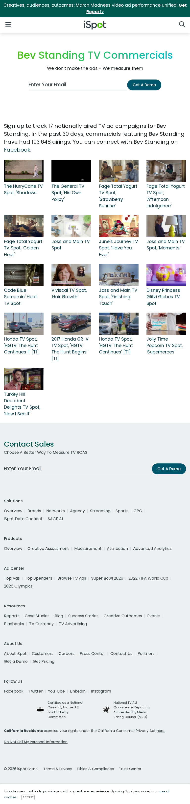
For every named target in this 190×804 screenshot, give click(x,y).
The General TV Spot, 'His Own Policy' (67, 192)
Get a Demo (16, 661)
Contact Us (121, 653)
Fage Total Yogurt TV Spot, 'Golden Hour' (23, 248)
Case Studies (37, 616)
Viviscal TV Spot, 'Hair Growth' (69, 293)
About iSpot (15, 653)
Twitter (36, 691)
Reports (12, 616)
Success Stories (83, 616)
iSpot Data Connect (23, 519)
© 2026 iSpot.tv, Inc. (21, 768)
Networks (55, 511)
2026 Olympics (18, 586)
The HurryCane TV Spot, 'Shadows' (23, 189)
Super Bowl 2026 (107, 578)
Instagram (101, 691)
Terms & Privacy (57, 768)
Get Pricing (43, 661)
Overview (13, 511)
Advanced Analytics (152, 548)
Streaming (100, 511)
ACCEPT (28, 797)
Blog (59, 616)
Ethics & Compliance (95, 768)
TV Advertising (73, 624)
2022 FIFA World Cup (148, 578)
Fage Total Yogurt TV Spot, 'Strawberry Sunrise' (118, 196)
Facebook (17, 149)
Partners (146, 653)
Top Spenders (38, 578)
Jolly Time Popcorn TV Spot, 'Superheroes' (164, 345)
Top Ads (12, 578)
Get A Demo (144, 85)
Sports (122, 511)
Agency (77, 511)
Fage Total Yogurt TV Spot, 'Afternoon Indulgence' (165, 196)
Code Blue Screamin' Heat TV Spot (20, 296)
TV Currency (41, 624)
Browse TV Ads (71, 578)
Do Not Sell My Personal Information (36, 741)
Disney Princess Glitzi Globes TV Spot (163, 296)
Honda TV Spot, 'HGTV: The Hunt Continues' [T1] (116, 345)
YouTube (56, 691)
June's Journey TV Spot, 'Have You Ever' (118, 248)
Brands (34, 511)
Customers (42, 653)
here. (161, 730)
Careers (66, 653)
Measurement (88, 548)
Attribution (117, 548)
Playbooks (14, 624)
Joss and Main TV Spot (70, 245)
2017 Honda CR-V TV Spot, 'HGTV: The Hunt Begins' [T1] (70, 349)
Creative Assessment (48, 548)
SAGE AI (55, 519)
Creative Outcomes (123, 616)
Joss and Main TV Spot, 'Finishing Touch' (118, 296)
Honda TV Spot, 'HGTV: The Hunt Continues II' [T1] (21, 345)
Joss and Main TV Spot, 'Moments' (165, 245)
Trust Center (130, 768)
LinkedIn (78, 691)
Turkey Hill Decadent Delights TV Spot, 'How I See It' (22, 404)
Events (153, 616)
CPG (138, 511)
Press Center (92, 653)
